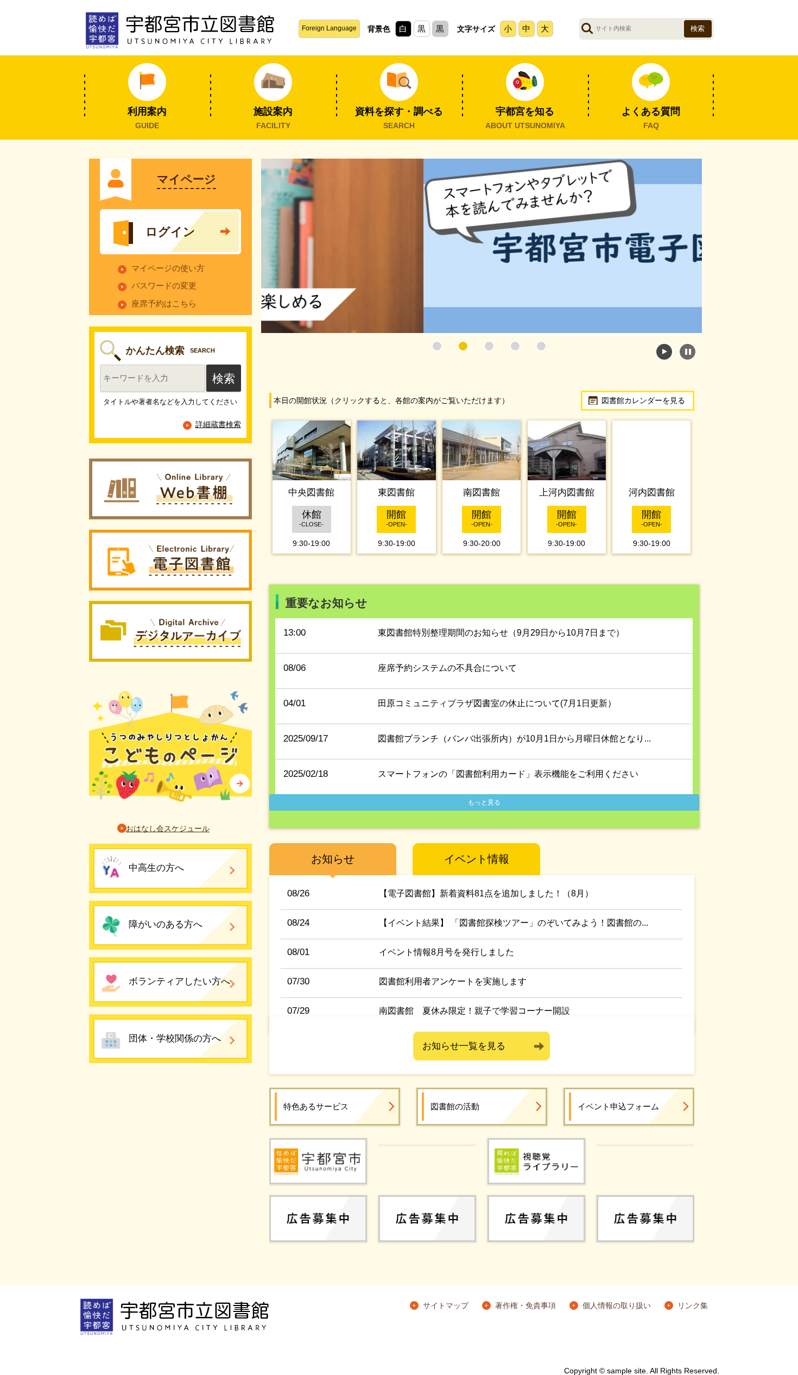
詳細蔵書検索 (218, 424)
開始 (664, 352)
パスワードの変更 (164, 285)
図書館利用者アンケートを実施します (453, 981)
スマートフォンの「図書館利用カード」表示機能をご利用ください (508, 773)
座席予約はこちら (164, 303)
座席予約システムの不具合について (447, 668)
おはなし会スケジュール (168, 828)
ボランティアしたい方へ (179, 981)
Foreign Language (329, 28)
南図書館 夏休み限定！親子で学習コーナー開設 (474, 1010)
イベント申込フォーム (618, 1106)
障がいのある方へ (165, 924)
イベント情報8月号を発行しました (446, 952)
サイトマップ (445, 1305)
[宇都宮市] (318, 1160)
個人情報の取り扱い (616, 1305)
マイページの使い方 (168, 268)
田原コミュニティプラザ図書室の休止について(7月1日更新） (497, 703)
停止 (687, 352)
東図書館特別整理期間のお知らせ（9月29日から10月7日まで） (501, 632)
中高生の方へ (156, 868)
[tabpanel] (481, 246)
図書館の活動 (454, 1106)
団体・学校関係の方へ (175, 1038)
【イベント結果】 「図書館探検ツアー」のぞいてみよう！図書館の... (513, 922)
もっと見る (484, 802)
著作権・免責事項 (525, 1305)
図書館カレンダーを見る (643, 400)
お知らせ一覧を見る (463, 1046)
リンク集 (692, 1305)
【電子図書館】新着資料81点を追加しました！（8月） (486, 893)
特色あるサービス (316, 1106)
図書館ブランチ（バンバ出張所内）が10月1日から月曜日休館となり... (514, 738)
